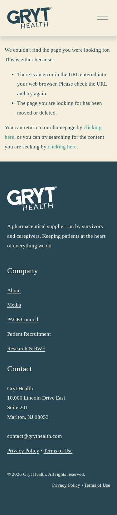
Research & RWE (26, 349)
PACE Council (22, 319)
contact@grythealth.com (34, 436)
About (14, 290)
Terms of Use (58, 451)
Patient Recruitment (29, 334)
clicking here (62, 147)
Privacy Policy (23, 451)
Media (14, 305)
